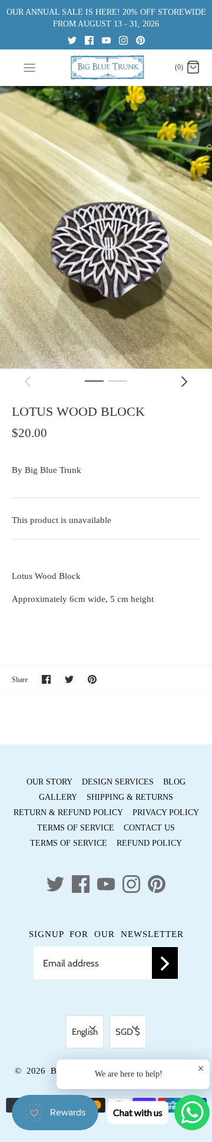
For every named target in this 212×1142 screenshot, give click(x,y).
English (85, 1032)
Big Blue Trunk (53, 470)
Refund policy (149, 843)
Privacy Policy (165, 812)
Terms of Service (75, 827)
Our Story (49, 781)
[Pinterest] (140, 40)
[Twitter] (72, 40)
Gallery (58, 797)
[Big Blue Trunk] (106, 67)
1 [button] (94, 380)
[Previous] (27, 382)
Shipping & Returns (130, 797)
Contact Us (149, 827)
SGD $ (127, 1032)
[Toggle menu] (29, 67)
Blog (174, 781)
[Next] (184, 382)
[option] (106, 227)
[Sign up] (165, 963)
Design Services (118, 781)
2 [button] (117, 380)
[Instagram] (123, 40)
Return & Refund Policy (68, 812)
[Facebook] (89, 40)
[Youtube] (106, 40)
